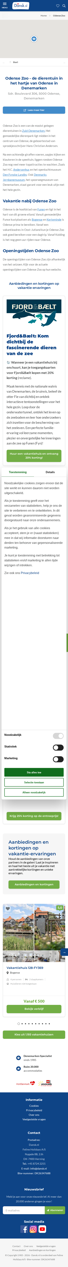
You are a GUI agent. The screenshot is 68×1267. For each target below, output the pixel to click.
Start (15, 62)
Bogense (37, 219)
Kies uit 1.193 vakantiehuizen (34, 1034)
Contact (16, 1246)
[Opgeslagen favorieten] (58, 5)
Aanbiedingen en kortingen (42, 1250)
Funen (41, 209)
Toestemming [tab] (18, 471)
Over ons (34, 1114)
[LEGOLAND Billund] (45, 1085)
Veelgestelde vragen (34, 1119)
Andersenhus (21, 169)
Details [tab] (50, 471)
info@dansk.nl (38, 1168)
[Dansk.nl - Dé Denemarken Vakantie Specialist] (20, 5)
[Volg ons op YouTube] (42, 1229)
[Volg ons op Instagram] (33, 1229)
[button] (34, 39)
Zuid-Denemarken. (33, 130)
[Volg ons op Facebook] (24, 1229)
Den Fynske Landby (15, 174)
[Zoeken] (64, 5)
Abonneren (56, 1210)
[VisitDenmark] (25, 1085)
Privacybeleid (34, 1110)
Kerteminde (54, 219)
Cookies (34, 1105)
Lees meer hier (35, 110)
